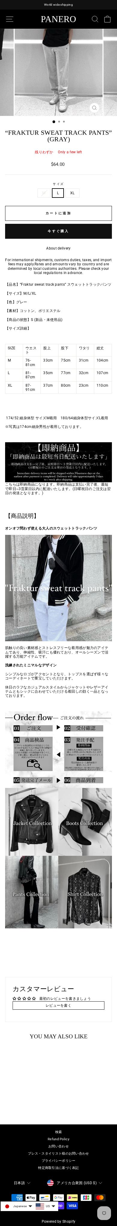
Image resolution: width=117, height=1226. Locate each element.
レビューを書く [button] (58, 1005)
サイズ (58, 184)
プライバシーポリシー (59, 1161)
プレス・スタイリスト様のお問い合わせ (58, 1153)
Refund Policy (58, 1139)
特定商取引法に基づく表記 (58, 1168)
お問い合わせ (58, 1146)
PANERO (58, 19)
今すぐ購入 (58, 231)
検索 (58, 1132)
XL (72, 193)
